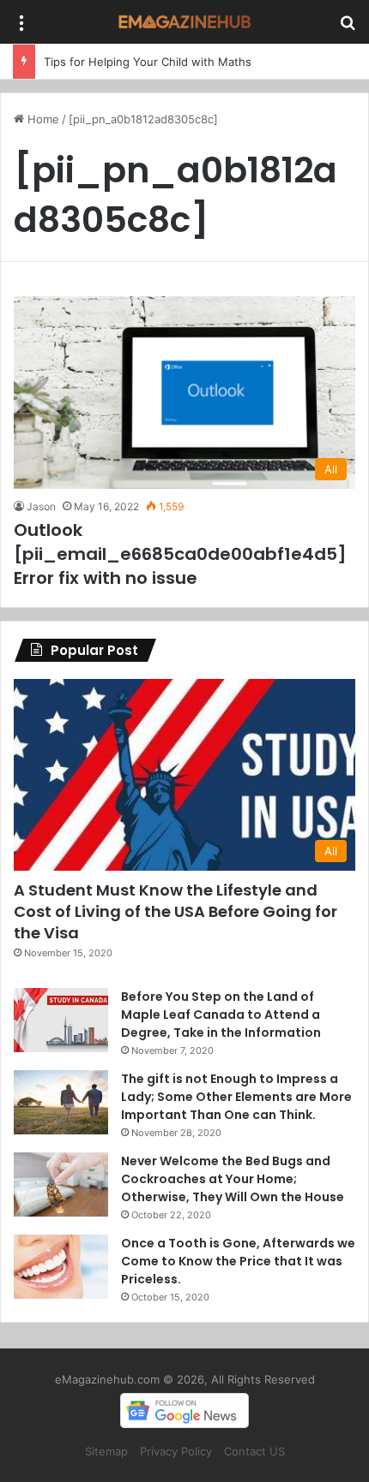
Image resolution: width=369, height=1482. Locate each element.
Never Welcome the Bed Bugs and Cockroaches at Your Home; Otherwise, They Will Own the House (232, 1178)
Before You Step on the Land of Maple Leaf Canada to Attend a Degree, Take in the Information (221, 1014)
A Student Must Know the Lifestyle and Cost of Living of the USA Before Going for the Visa (175, 911)
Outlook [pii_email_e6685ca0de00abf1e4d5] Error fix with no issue (180, 554)
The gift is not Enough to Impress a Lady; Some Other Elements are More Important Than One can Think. (236, 1096)
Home (41, 119)
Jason (41, 506)
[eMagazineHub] (184, 22)
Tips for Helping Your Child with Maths (147, 61)
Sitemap (106, 1451)
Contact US (254, 1451)
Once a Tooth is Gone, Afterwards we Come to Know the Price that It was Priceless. (238, 1261)
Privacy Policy (176, 1451)
